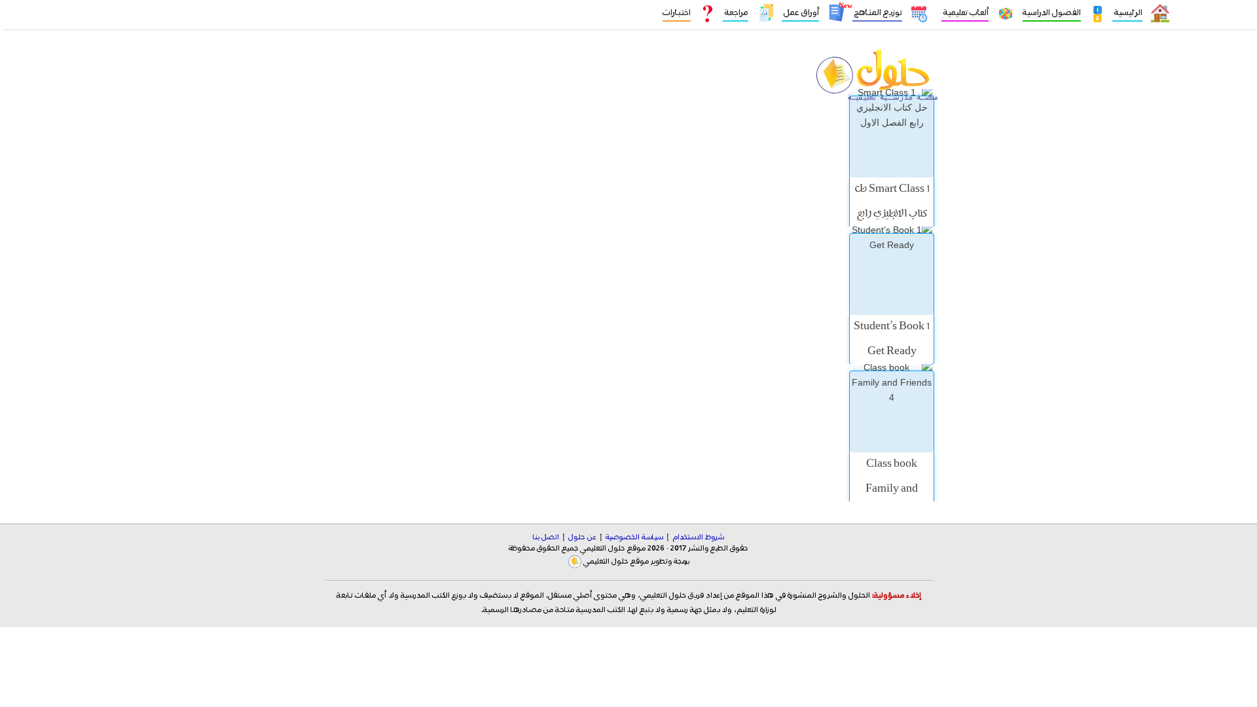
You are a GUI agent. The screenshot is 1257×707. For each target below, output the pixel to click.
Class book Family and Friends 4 (891, 489)
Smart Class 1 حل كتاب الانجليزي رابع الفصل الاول (892, 214)
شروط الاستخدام (698, 537)
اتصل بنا (546, 537)
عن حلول (582, 537)
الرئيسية (1127, 13)
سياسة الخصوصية (634, 537)
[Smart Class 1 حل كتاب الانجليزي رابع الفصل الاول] (891, 136)
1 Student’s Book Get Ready (892, 339)
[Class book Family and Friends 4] (891, 411)
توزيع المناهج (877, 13)
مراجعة (735, 13)
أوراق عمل (800, 13)
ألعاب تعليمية (965, 13)
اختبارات (677, 13)
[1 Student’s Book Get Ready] (891, 274)
